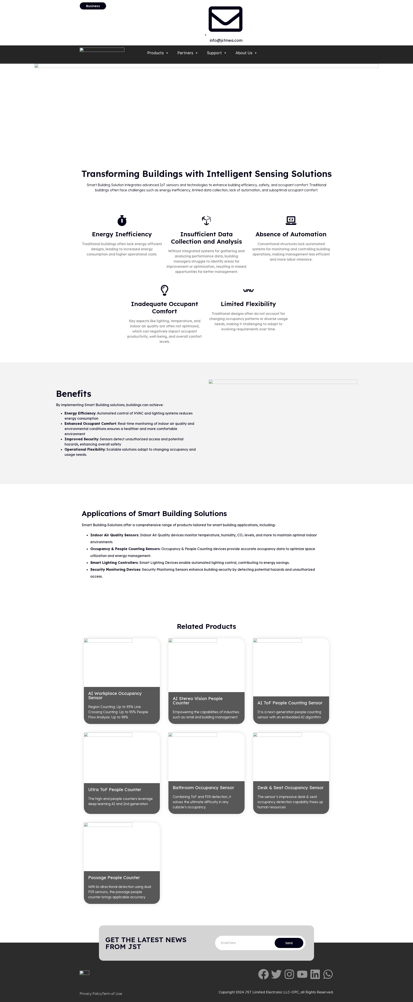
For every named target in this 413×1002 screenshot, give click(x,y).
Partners (185, 53)
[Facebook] (263, 974)
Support (214, 53)
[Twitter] (276, 974)
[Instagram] (289, 974)
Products (155, 53)
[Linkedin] (315, 974)
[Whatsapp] (328, 974)
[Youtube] (302, 974)
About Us (244, 53)
